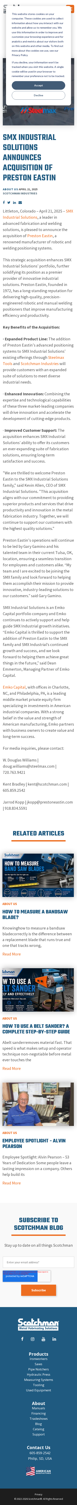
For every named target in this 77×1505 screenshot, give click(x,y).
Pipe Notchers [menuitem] (38, 1369)
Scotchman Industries (40, 363)
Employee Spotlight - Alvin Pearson (34, 1144)
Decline (38, 95)
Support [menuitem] (39, 1434)
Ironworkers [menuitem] (38, 1359)
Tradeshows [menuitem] (39, 1418)
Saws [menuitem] (38, 1364)
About (38, 1403)
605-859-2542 (40, 1453)
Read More (11, 954)
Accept (38, 85)
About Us (10, 189)
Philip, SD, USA (40, 1458)
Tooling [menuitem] (38, 1385)
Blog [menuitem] (38, 1424)
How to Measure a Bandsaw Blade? (35, 915)
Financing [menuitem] (38, 1413)
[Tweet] (8, 202)
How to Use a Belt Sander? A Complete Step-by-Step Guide (36, 1029)
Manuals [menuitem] (38, 1408)
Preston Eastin (40, 235)
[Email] (20, 202)
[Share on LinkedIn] (14, 202)
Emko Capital (14, 687)
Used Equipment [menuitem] (38, 1390)
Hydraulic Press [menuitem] (38, 1374)
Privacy (38, 1494)
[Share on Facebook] (4, 202)
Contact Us (38, 1447)
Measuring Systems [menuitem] (38, 1380)
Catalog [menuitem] (38, 1429)
